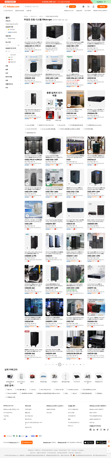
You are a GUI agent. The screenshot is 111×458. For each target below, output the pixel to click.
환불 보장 (27, 412)
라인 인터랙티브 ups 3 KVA (89, 389)
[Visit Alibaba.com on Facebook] (90, 430)
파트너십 (91, 422)
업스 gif (75, 393)
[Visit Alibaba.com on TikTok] (108, 430)
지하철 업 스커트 (11, 397)
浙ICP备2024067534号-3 (100, 455)
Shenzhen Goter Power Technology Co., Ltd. (54, 227)
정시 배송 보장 (29, 416)
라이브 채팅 (71, 412)
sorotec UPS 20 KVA (32, 129)
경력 (4, 419)
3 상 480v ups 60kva (73, 389)
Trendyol (74, 450)
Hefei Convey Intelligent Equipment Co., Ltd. (54, 357)
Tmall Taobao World (47, 450)
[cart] (88, 7)
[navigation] (13, 191)
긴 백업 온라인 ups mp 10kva (94, 125)
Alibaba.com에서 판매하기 (96, 409)
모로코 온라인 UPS (31, 132)
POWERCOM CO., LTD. (51, 49)
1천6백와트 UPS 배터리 (27, 393)
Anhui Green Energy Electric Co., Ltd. (33, 117)
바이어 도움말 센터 (73, 409)
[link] (108, 441)
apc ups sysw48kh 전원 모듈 (48, 129)
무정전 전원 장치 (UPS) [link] (52, 16)
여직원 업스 (99, 393)
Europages (81, 450)
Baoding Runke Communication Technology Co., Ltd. (96, 325)
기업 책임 (6, 416)
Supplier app (47, 442)
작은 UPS (9, 389)
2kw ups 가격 (62, 125)
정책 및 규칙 (28, 427)
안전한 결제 (28, 409)
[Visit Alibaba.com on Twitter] (97, 430)
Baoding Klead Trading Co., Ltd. (54, 259)
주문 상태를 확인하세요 (95, 416)
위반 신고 (70, 425)
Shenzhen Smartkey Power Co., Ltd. (96, 259)
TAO (69, 450)
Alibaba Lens (13, 442)
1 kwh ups (33, 389)
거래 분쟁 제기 (72, 416)
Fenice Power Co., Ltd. (72, 259)
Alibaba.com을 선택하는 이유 (11, 409)
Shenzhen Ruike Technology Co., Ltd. (33, 227)
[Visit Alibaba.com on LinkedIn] (94, 430)
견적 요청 (49, 412)
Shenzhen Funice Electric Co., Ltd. (75, 293)
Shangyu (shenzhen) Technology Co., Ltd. (33, 259)
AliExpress (31, 450)
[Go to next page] (84, 364)
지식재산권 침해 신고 (73, 422)
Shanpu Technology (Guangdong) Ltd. (96, 195)
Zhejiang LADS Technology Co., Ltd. (33, 357)
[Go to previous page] (45, 364)
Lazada (55, 450)
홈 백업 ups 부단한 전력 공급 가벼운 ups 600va (49, 393)
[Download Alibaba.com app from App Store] (89, 442)
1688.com (37, 450)
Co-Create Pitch (7, 412)
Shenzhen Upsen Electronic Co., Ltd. (33, 291)
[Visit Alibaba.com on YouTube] (104, 430)
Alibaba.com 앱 (62, 442)
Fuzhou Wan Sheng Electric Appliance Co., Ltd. (33, 49)
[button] (67, 7)
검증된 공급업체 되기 (95, 419)
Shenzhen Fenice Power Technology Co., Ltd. (96, 357)
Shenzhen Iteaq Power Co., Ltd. (74, 117)
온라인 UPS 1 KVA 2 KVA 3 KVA (46, 125)
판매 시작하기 (93, 412)
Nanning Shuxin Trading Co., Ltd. (95, 227)
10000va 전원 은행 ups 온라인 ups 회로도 (70, 129)
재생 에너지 (33, 16)
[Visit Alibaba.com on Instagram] (101, 430)
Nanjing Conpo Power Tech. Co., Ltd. (75, 163)
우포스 (66, 393)
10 (80, 364)
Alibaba (26, 16)
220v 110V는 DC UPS (46, 389)
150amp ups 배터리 (12, 393)
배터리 (41, 16)
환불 (69, 419)
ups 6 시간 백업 (30, 125)
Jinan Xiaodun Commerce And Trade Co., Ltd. (54, 195)
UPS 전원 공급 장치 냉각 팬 (76, 125)
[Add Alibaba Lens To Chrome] (27, 442)
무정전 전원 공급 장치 (87, 393)
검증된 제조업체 (50, 409)
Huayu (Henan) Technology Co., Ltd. (33, 81)
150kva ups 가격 (59, 389)
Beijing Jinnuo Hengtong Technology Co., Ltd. (75, 85)
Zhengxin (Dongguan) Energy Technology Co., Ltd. (75, 195)
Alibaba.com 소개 (8, 405)
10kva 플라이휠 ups (21, 389)
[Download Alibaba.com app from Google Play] (102, 442)
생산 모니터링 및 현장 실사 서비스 (33, 423)
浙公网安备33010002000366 (84, 455)
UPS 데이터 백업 (89, 129)
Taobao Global (62, 450)
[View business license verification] (71, 455)
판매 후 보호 (28, 419)
